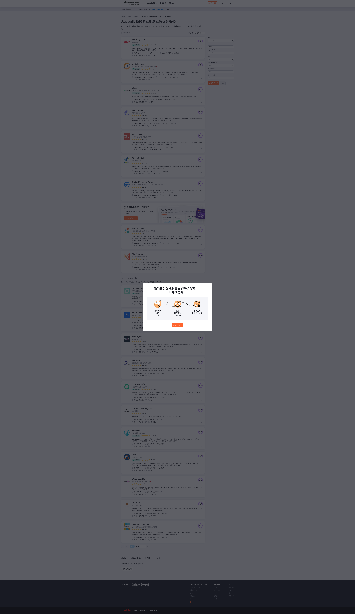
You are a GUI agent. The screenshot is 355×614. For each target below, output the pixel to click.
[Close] (210, 285)
